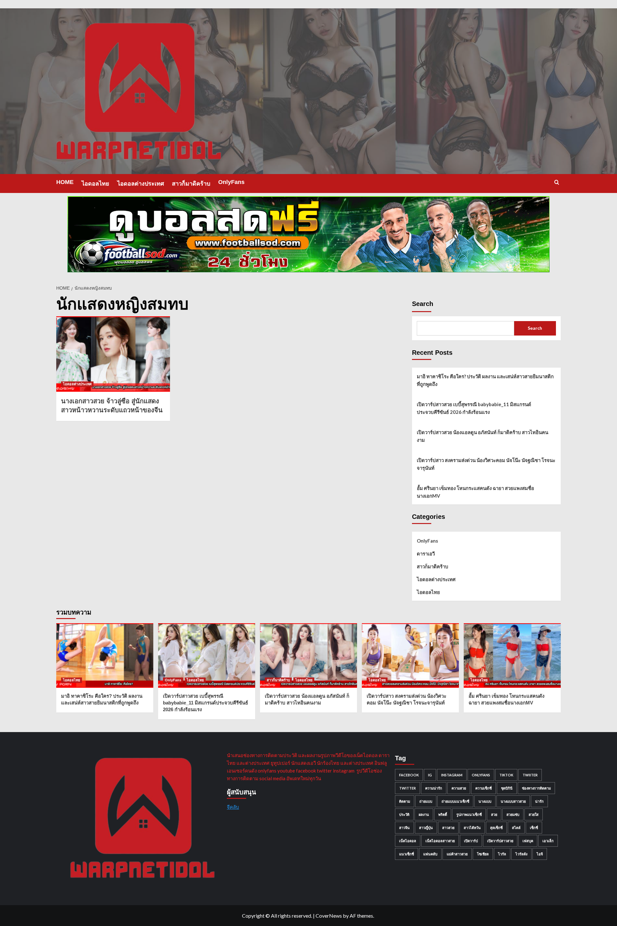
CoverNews (329, 916)
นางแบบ (484, 801)
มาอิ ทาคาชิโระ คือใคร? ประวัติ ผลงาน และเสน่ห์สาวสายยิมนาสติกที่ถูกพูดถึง (485, 380)
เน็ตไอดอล (407, 841)
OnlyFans (231, 182)
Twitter (407, 788)
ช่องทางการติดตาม (536, 788)
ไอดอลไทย (95, 183)
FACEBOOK (409, 775)
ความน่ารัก (433, 788)
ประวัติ (404, 814)
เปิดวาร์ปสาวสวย (500, 841)
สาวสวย (448, 828)
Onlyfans (481, 775)
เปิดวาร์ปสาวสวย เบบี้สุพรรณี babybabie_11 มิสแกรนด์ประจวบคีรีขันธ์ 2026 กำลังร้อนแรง (474, 408)
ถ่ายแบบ (425, 801)
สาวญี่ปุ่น (426, 828)
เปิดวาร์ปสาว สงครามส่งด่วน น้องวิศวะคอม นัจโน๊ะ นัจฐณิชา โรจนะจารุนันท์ (486, 464)
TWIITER (530, 775)
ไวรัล (502, 854)
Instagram (451, 775)
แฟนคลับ (430, 854)
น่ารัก (539, 801)
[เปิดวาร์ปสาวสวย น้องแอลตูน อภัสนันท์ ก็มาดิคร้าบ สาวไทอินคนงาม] (308, 655)
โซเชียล (483, 854)
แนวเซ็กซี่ (406, 854)
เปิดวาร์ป (471, 841)
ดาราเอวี (426, 553)
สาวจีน (404, 828)
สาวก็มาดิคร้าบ (191, 183)
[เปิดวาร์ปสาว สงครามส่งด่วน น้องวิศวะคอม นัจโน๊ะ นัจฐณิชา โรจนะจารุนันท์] (410, 655)
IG (430, 775)
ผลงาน (424, 814)
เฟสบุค (528, 841)
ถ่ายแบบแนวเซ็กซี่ (455, 801)
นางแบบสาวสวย (513, 801)
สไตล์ (516, 828)
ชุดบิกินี (507, 788)
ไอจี (540, 854)
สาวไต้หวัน (472, 828)
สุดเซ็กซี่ (496, 828)
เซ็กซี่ (534, 828)
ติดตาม (404, 801)
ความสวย (459, 788)
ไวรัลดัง (521, 854)
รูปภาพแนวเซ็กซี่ (469, 814)
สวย (494, 814)
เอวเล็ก (548, 841)
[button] (557, 182)
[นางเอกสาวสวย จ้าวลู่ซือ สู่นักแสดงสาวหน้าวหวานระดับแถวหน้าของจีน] (113, 354)
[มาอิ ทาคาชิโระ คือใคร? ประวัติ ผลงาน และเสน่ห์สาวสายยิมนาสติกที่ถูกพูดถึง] (104, 655)
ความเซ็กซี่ (483, 788)
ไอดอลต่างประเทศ (140, 183)
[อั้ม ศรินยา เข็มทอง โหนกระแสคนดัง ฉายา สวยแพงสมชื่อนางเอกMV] (512, 655)
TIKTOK (506, 775)
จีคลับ (233, 807)
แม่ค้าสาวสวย (457, 854)
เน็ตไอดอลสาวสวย (440, 841)
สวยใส (534, 814)
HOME (65, 182)
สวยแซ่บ (512, 814)
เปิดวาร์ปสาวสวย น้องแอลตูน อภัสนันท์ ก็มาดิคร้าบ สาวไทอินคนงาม (482, 436)
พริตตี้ (442, 814)
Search (422, 303)
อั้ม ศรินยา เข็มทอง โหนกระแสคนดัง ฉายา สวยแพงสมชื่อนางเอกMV (475, 492)
